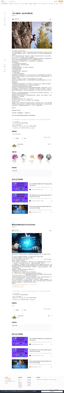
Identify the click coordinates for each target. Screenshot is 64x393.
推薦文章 (26, 3)
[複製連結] (5, 80)
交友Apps (46, 52)
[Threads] (5, 77)
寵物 (57, 3)
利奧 (40, 160)
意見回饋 (20, 385)
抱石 (36, 56)
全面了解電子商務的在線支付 (18, 287)
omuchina (17, 18)
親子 (52, 3)
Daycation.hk (32, 160)
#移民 (55, 379)
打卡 (17, 297)
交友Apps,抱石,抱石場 (16, 134)
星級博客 (30, 3)
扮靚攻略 (30, 297)
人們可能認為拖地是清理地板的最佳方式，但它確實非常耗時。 (25, 284)
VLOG (39, 3)
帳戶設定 (29, 381)
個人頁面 (29, 379)
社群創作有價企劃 (4, 3)
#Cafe (47, 379)
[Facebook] (5, 72)
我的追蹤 (29, 384)
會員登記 (56, 1)
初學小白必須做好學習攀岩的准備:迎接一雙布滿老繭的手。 (24, 115)
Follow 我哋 (32, 127)
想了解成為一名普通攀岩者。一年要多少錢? (21, 112)
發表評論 (14, 170)
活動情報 (34, 297)
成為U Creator (17, 3)
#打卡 (43, 379)
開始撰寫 (60, 1)
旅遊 (44, 3)
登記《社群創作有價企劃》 (23, 122)
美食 (42, 3)
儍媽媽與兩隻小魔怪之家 (15, 160)
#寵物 (38, 379)
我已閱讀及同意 (52, 391)
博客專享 (34, 3)
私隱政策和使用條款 (29, 391)
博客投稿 (20, 387)
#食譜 (45, 379)
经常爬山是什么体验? (16, 110)
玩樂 (49, 3)
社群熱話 (11, 3)
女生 (47, 3)
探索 (23, 3)
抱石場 (34, 58)
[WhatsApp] (5, 75)
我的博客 (29, 385)
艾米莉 (23, 160)
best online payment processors (36, 259)
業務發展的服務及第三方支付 (18, 285)
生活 (54, 3)
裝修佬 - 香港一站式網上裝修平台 (49, 160)
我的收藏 (29, 382)
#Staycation (51, 379)
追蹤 (50, 19)
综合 (13, 305)
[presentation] (12, 157)
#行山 (40, 379)
